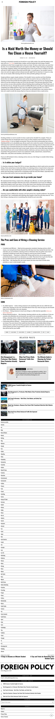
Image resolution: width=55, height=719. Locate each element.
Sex (1, 611)
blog (2, 441)
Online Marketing (4, 585)
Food (2, 489)
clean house (13, 332)
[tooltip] (17, 377)
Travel (2, 635)
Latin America (4, 539)
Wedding (3, 649)
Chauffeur (3, 454)
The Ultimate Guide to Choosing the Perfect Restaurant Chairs (45, 359)
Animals (2, 425)
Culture (2, 467)
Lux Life (2, 553)
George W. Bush (4, 499)
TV (1, 641)
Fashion (2, 483)
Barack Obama (4, 433)
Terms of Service (4, 717)
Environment (3, 481)
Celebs (2, 451)
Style (2, 622)
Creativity (3, 465)
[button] (52, 702)
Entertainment (4, 478)
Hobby (2, 510)
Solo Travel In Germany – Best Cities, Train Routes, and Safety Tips (24, 398)
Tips (2, 630)
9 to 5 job (11, 63)
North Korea (3, 582)
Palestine (3, 587)
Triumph (2, 638)
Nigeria (2, 579)
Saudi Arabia (3, 606)
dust (44, 332)
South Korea (3, 617)
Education (3, 475)
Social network (4, 614)
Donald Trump (4, 470)
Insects (2, 521)
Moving (2, 566)
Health (2, 505)
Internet (2, 526)
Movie (2, 563)
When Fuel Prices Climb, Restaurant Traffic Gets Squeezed (27, 359)
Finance (2, 486)
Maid (48, 332)
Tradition (3, 633)
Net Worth (3, 574)
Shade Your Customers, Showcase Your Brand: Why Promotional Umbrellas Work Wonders (30, 405)
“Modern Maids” (5, 141)
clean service (21, 332)
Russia (2, 603)
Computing (3, 459)
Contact (2, 711)
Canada (2, 446)
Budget (7, 332)
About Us (3, 709)
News (2, 577)
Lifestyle (2, 547)
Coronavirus (3, 462)
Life (1, 545)
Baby (2, 430)
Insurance (3, 523)
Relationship (3, 601)
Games (2, 497)
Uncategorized (32, 57)
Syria (2, 625)
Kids (2, 537)
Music (2, 569)
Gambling (3, 494)
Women (2, 651)
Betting (2, 438)
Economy (3, 473)
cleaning (29, 332)
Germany (3, 502)
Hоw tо (2, 515)
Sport (2, 619)
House (2, 513)
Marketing (3, 555)
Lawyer (2, 542)
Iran (2, 529)
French (2, 491)
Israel (2, 531)
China (2, 457)
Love (2, 550)
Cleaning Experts (36, 332)
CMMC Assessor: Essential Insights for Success (19, 385)
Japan (2, 534)
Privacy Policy (4, 714)
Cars (2, 449)
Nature (2, 571)
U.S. (2, 643)
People (2, 593)
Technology (3, 627)
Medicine (3, 558)
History (2, 507)
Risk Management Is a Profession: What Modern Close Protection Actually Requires (9, 360)
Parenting (3, 590)
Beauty (2, 435)
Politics (2, 598)
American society (4, 422)
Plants (2, 595)
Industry (2, 518)
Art (1, 427)
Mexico (2, 561)
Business (3, 443)
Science (2, 609)
